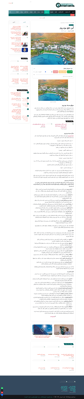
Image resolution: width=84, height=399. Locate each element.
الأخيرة (24, 22)
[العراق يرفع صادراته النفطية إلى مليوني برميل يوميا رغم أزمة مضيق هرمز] (25, 44)
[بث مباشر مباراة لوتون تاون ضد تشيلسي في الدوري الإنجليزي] (25, 105)
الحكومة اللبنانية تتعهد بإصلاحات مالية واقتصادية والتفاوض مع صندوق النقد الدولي (15, 94)
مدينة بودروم (71, 135)
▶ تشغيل (70, 71)
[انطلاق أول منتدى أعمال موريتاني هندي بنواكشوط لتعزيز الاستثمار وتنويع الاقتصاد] (25, 28)
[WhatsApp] (2, 388)
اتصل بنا (29, 396)
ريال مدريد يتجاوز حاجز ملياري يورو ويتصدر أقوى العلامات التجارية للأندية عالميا (16, 49)
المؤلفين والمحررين (34, 396)
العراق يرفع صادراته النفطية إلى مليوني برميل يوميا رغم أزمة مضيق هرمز (16, 44)
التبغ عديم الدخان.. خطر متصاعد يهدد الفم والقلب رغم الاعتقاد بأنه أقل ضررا (57, 14)
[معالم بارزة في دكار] (39, 363)
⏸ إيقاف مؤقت (62, 71)
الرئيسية (71, 22)
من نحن (39, 396)
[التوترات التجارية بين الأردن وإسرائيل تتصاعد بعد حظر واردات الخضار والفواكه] (25, 118)
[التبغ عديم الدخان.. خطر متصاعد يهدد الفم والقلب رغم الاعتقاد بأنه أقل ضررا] (25, 39)
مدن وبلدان (67, 22)
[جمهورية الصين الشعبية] (39, 349)
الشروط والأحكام (43, 396)
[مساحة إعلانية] (42, 17)
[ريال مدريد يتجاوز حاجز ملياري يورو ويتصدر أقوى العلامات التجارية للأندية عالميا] (25, 50)
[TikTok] (2, 397)
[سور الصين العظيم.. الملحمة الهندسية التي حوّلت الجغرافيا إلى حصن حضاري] (67, 349)
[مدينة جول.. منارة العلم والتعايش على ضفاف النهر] (49, 125)
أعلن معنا (26, 396)
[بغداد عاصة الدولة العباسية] (53, 363)
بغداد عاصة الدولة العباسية (55, 367)
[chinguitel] (53, 316)
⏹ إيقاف (55, 71)
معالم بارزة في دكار (41, 367)
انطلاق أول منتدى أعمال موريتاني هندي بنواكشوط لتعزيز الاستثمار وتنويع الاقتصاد (16, 27)
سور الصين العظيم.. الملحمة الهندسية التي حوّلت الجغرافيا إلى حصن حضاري (67, 355)
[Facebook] (2, 395)
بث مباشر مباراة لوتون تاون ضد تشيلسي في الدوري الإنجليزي (16, 105)
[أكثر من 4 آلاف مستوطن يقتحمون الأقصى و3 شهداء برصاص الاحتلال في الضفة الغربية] (70, 125)
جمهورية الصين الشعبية (41, 354)
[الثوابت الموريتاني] (65, 5)
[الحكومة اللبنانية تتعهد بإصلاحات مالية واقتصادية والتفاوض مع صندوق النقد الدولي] (25, 94)
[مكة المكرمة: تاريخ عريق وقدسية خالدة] (53, 349)
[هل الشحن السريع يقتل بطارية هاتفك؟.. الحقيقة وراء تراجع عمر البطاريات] (25, 33)
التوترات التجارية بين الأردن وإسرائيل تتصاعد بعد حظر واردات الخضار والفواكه (16, 117)
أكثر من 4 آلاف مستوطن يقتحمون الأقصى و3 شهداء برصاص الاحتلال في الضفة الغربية (60, 126)
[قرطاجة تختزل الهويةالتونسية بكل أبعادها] (67, 363)
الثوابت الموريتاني (70, 30)
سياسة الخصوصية (49, 396)
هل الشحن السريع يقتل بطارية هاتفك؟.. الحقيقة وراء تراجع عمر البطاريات (16, 33)
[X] (2, 390)
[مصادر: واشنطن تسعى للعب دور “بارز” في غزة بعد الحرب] (25, 100)
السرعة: (40, 71)
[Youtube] (2, 392)
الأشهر (14, 22)
